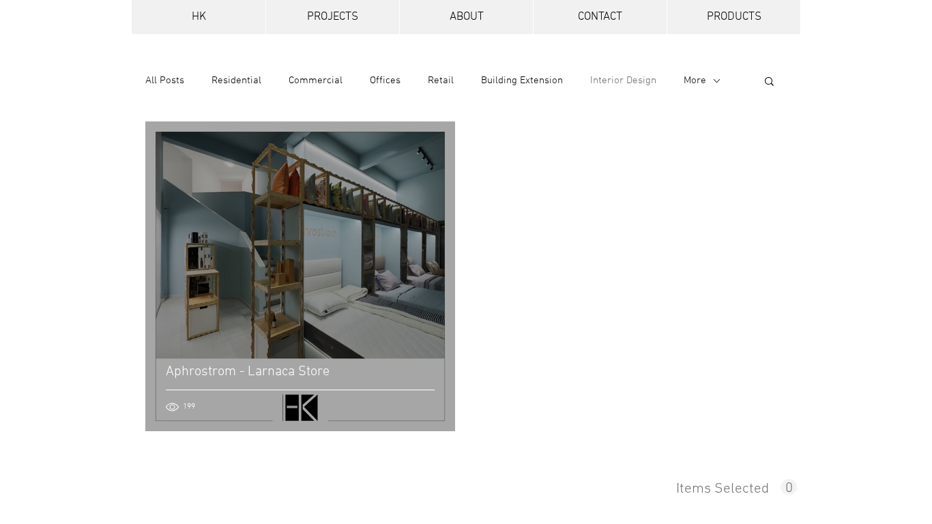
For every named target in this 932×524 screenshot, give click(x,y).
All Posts (164, 80)
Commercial (316, 80)
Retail (441, 80)
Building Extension (522, 80)
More (695, 80)
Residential (236, 80)
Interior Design (623, 80)
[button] (769, 82)
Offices (385, 80)
